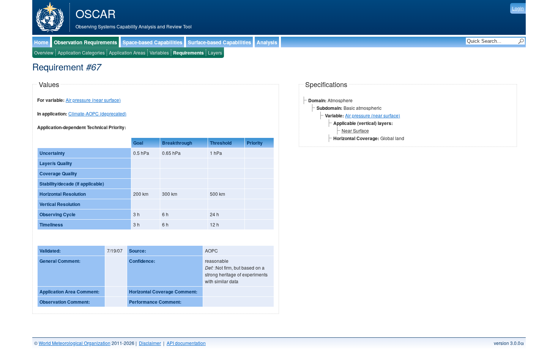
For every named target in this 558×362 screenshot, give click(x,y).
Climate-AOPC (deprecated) (97, 113)
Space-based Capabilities (152, 42)
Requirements (188, 52)
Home (41, 42)
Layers (215, 52)
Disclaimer (150, 343)
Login (518, 8)
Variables (159, 52)
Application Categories (81, 52)
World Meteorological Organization (74, 343)
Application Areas (127, 52)
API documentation (186, 343)
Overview (44, 52)
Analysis (267, 42)
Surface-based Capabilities (219, 42)
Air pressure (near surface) (93, 100)
